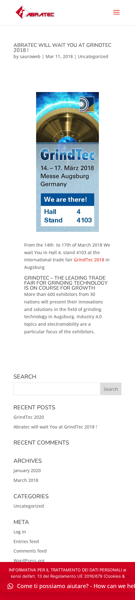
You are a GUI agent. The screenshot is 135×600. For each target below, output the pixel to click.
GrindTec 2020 (29, 417)
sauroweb (30, 56)
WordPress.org (29, 561)
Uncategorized (93, 56)
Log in (20, 532)
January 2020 (27, 470)
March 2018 (26, 480)
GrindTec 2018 (89, 260)
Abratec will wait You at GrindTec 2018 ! (62, 48)
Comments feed (30, 551)
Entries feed (26, 541)
